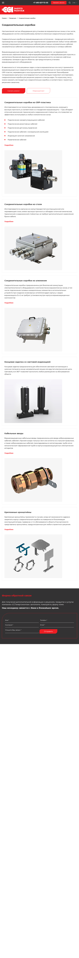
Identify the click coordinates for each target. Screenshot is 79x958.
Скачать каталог (14, 91)
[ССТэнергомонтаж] (13, 12)
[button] (3, 3)
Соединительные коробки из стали (23, 204)
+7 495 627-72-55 (40, 3)
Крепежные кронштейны (17, 512)
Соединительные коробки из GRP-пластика (27, 102)
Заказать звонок (58, 3)
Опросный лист (38, 91)
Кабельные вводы (13, 433)
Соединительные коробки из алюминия (25, 280)
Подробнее (8, 145)
